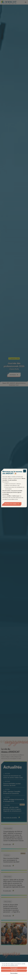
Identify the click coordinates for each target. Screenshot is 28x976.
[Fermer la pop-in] (24, 471)
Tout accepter (14, 968)
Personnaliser (14, 973)
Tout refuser (14, 970)
